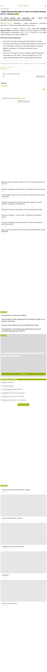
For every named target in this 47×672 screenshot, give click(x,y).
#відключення (27, 63)
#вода (31, 63)
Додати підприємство (23, 404)
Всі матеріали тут (23, 374)
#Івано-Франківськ (4, 63)
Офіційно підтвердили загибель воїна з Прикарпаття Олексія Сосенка (23, 189)
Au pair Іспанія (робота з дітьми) (12, 518)
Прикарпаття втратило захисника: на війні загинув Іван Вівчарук (21, 209)
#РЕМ (38, 63)
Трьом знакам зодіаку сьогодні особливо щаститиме (20, 325)
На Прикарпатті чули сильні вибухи (13, 315)
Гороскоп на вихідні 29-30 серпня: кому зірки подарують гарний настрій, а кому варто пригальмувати (21, 203)
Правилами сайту (21, 98)
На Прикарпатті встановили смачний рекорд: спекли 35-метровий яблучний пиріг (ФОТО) (21, 330)
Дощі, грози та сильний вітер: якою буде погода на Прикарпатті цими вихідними (23, 230)
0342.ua (9, 23)
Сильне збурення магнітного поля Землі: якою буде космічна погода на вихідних (22, 195)
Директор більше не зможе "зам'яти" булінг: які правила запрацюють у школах (23, 183)
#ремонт (21, 63)
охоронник (5, 575)
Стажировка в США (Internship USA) (13, 546)
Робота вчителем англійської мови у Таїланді (16, 490)
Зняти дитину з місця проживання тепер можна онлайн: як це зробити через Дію (23, 320)
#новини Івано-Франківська (14, 63)
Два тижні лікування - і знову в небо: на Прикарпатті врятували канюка (21, 216)
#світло (34, 63)
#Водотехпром (43, 63)
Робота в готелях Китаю (9, 603)
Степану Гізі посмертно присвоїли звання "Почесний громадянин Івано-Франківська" (21, 223)
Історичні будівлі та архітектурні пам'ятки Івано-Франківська (22, 354)
